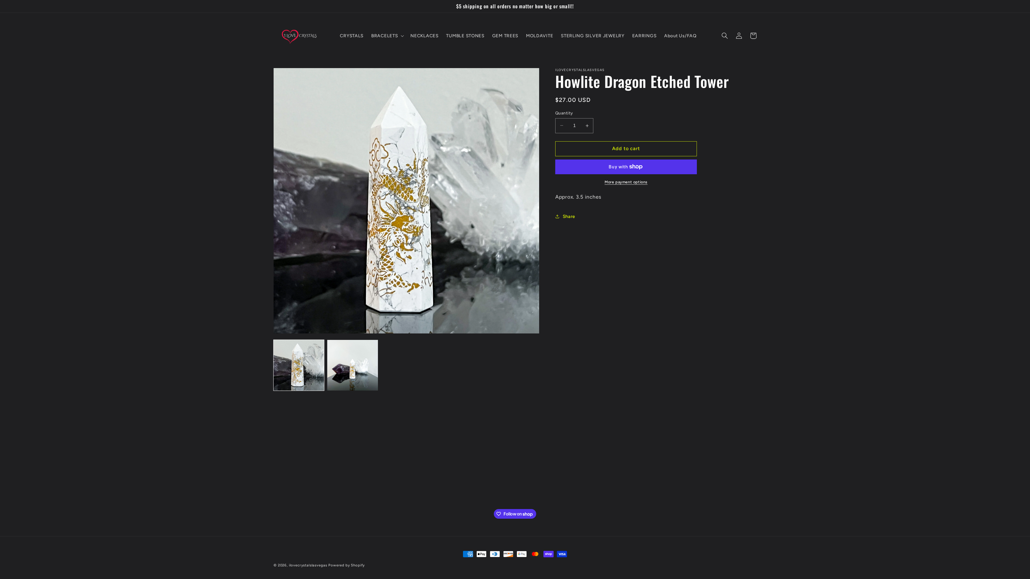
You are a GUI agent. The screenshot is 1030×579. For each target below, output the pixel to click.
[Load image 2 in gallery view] (352, 365)
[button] (387, 35)
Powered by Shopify (346, 565)
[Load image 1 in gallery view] (299, 365)
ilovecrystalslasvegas (308, 565)
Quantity (564, 113)
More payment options (626, 182)
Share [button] (569, 216)
